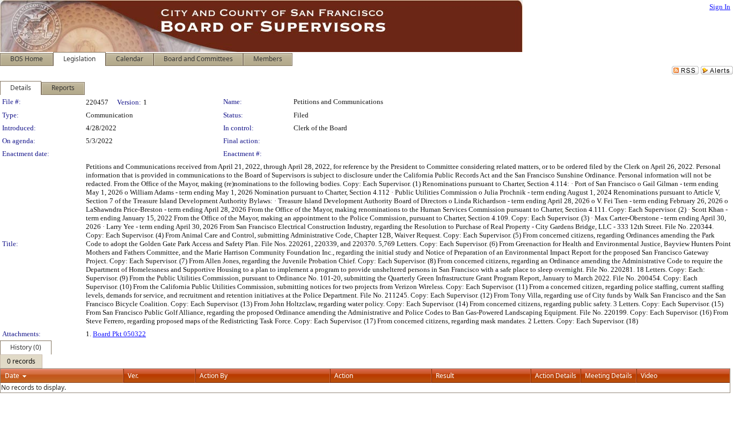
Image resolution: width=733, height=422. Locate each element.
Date (12, 375)
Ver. (133, 375)
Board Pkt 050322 (119, 334)
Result (445, 375)
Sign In (719, 7)
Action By (214, 375)
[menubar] (21, 361)
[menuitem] (21, 361)
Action (343, 375)
